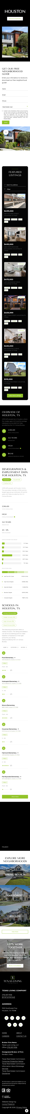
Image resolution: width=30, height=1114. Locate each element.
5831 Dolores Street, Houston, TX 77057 (11, 214)
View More (15, 931)
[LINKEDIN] (24, 1018)
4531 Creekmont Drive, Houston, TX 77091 (12, 283)
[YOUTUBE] (6, 1018)
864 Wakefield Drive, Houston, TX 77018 (11, 349)
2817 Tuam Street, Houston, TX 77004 (15, 316)
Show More (15, 796)
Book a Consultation (15, 965)
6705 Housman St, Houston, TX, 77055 (11, 731)
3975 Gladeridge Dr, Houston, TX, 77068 (11, 778)
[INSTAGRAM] (12, 1018)
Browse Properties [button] (15, 18)
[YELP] (21, 1025)
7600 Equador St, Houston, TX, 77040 (11, 659)
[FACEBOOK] (18, 1018)
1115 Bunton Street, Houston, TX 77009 (14, 383)
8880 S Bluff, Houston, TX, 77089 (10, 707)
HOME (4, 1033)
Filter (8, 189)
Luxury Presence (8, 1104)
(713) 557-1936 (7, 995)
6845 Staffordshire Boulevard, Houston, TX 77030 (13, 248)
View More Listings (15, 395)
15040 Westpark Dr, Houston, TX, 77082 (11, 683)
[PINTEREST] (9, 1025)
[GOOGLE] (15, 1025)
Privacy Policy (7, 118)
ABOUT (19, 1033)
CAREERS (5, 1036)
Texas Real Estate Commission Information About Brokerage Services (13, 1066)
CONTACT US (21, 1036)
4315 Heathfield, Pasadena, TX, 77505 (11, 754)
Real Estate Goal (7, 107)
